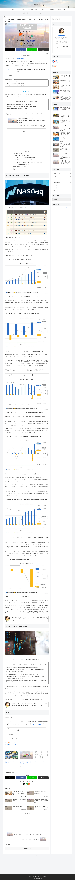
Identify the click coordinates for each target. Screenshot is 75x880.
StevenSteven (61, 35)
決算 (13, 772)
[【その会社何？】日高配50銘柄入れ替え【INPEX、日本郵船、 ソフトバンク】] (41, 755)
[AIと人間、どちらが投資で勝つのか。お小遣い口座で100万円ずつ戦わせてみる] (11, 755)
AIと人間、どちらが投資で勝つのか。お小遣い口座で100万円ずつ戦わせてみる (11, 761)
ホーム (30, 876)
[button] (43, 49)
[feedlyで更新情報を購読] (27, 784)
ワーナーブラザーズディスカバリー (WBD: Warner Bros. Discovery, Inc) (28, 162)
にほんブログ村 (12, 742)
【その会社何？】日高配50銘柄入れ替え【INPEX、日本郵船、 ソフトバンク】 (41, 761)
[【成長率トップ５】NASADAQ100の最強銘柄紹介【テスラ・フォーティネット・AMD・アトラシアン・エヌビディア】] (26, 755)
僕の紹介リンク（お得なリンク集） (60, 207)
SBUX (10, 772)
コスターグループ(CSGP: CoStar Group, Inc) (22, 155)
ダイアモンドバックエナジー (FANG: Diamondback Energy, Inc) (26, 160)
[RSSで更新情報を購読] (29, 784)
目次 (25, 151)
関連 (14, 169)
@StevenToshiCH (21, 58)
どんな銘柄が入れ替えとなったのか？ (19, 153)
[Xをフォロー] (24, 784)
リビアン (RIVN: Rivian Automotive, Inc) (21, 164)
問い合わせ (44, 876)
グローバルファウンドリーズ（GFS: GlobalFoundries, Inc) (25, 157)
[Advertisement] (27, 140)
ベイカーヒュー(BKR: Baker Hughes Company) (23, 159)
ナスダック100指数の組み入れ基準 (19, 166)
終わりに (14, 168)
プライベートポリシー (37, 876)
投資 (6, 772)
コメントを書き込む (26, 848)
